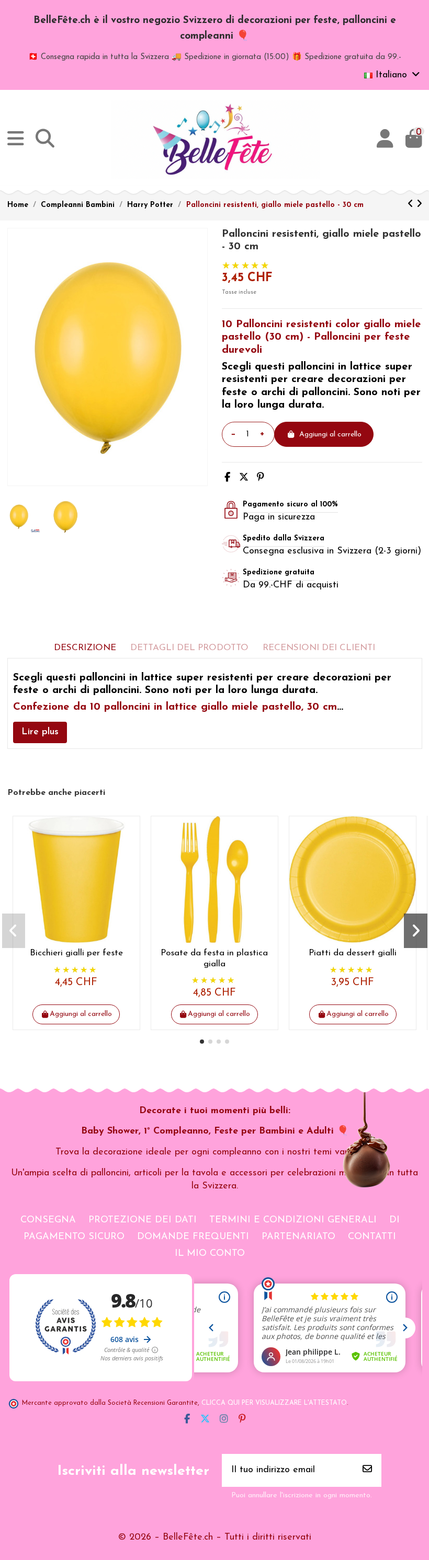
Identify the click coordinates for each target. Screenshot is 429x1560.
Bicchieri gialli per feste (76, 953)
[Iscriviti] (367, 1470)
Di (394, 1220)
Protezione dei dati (142, 1220)
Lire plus (40, 732)
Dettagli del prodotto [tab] (189, 647)
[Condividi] (227, 478)
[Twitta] (244, 478)
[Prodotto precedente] (412, 205)
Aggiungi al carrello (330, 434)
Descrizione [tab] (85, 647)
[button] (202, 1041)
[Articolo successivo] (419, 205)
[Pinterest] (260, 478)
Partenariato (298, 1237)
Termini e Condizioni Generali (293, 1220)
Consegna (48, 1220)
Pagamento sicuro (74, 1237)
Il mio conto (210, 1253)
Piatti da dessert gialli (353, 953)
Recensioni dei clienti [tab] (319, 647)
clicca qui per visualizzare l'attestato (274, 1403)
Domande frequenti (193, 1237)
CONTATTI (372, 1237)
